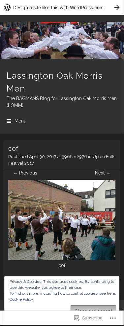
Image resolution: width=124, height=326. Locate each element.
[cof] (61, 258)
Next (102, 173)
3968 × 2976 (74, 156)
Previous (25, 173)
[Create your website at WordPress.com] (62, 7)
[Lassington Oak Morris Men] (62, 40)
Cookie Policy (21, 299)
